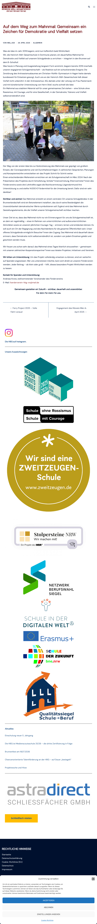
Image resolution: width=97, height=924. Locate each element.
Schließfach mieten (21, 818)
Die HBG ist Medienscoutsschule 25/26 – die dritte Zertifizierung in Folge (38, 743)
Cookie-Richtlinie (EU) (12, 862)
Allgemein (37, 43)
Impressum (7, 869)
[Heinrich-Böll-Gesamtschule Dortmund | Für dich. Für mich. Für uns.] (16, 6)
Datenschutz (8, 865)
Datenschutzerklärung (12, 858)
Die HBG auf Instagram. (15, 341)
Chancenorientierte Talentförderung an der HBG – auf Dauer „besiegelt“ (38, 759)
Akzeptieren (48, 900)
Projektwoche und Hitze (16, 767)
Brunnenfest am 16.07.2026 (17, 751)
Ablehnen (48, 907)
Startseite (6, 854)
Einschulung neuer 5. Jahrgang (19, 735)
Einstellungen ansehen (48, 914)
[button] (93, 879)
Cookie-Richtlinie (47, 920)
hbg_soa (11, 43)
